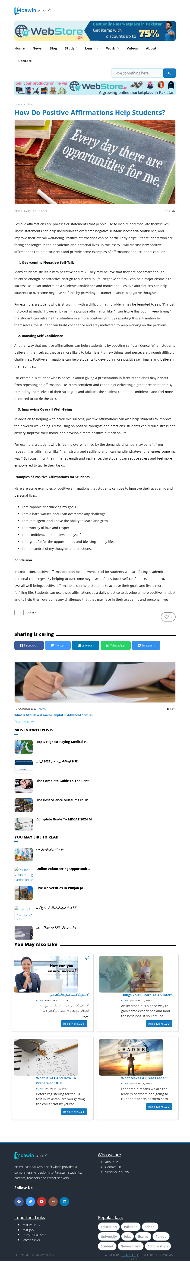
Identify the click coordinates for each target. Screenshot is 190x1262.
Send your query (117, 1172)
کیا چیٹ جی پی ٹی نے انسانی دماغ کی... (56, 908)
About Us (112, 1162)
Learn (90, 48)
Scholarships (158, 1246)
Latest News (31, 1240)
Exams (143, 1236)
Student (107, 1246)
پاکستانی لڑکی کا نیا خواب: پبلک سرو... (56, 927)
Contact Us (113, 1167)
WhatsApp (117, 645)
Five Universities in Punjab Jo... (61, 888)
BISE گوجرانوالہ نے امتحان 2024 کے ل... (57, 761)
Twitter (59, 645)
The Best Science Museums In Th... (63, 800)
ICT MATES (128, 1255)
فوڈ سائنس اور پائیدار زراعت (49, 849)
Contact (25, 61)
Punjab (161, 1236)
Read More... (72, 1024)
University (109, 1236)
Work (111, 48)
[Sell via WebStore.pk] (95, 87)
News (37, 48)
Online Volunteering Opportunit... (63, 868)
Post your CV (31, 1225)
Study (70, 48)
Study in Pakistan (34, 1235)
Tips (19, 612)
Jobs (127, 1236)
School (150, 1227)
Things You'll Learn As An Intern (147, 995)
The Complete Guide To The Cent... (64, 781)
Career (31, 612)
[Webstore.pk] (95, 30)
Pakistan (131, 1227)
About (151, 48)
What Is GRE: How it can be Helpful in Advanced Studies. (53, 715)
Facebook (30, 645)
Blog (53, 48)
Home (19, 48)
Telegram (148, 645)
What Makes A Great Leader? (144, 1078)
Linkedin (87, 645)
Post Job (28, 1230)
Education (109, 1227)
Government (131, 1246)
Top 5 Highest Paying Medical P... (62, 741)
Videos (132, 48)
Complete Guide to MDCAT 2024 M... (65, 819)
